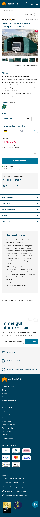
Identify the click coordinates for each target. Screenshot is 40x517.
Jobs (3, 411)
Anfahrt (4, 393)
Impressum (6, 414)
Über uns (5, 435)
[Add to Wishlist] (35, 153)
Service (4, 397)
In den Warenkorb (20, 160)
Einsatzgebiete (7, 438)
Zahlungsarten (7, 431)
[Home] (3, 10)
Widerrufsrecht (7, 428)
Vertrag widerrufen (9, 400)
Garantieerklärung (8, 424)
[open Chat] (35, 504)
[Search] (26, 3)
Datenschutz (6, 421)
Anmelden (32, 341)
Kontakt (4, 390)
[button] (32, 3)
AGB (3, 418)
